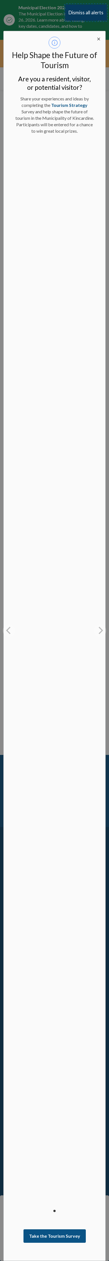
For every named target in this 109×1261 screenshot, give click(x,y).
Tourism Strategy (69, 105)
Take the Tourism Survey (54, 1236)
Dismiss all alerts (85, 12)
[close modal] (98, 38)
